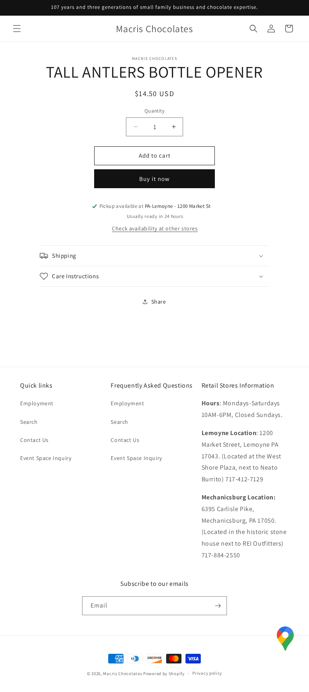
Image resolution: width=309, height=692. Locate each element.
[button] (17, 28)
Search (29, 421)
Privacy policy (207, 673)
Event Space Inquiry (45, 458)
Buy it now (154, 179)
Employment (37, 403)
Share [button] (158, 301)
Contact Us (34, 440)
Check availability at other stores (155, 228)
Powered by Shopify (164, 673)
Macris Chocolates (122, 673)
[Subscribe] (218, 605)
